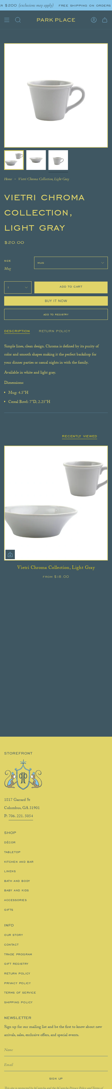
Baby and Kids (16, 890)
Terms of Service (20, 992)
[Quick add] (10, 554)
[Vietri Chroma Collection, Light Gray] (56, 503)
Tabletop (12, 852)
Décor (10, 842)
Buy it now (56, 301)
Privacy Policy (17, 983)
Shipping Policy (18, 1002)
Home (8, 179)
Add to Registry (56, 314)
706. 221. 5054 (21, 816)
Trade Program (18, 954)
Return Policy (17, 973)
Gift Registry (16, 964)
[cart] (104, 20)
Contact (11, 944)
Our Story (13, 935)
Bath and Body (17, 881)
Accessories (15, 900)
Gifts (8, 910)
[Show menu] (7, 20)
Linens (10, 871)
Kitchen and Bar (19, 862)
